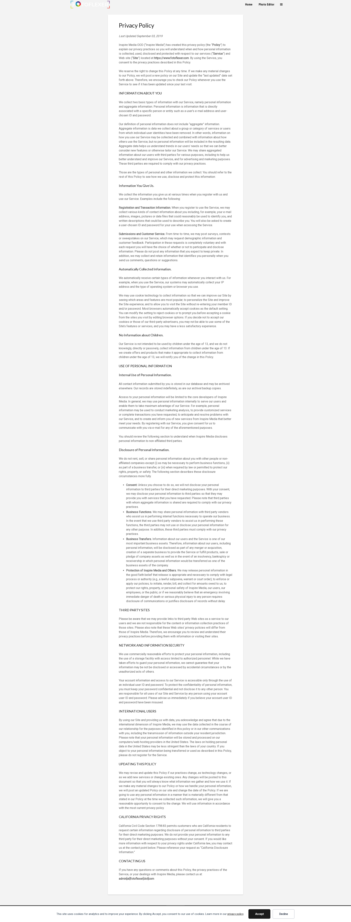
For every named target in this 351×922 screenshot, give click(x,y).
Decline (283, 914)
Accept (259, 914)
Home (248, 4)
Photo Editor (266, 4)
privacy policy (235, 914)
